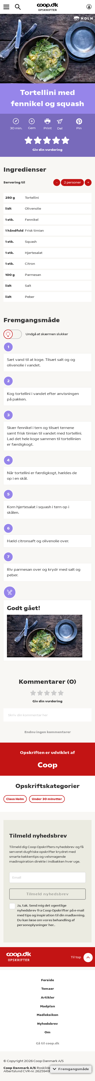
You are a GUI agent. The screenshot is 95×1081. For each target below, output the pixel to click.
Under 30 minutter (47, 799)
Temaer (47, 989)
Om (47, 1032)
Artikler (47, 997)
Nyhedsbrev (47, 1024)
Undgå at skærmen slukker (47, 334)
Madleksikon (47, 1015)
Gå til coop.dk (47, 1043)
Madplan (47, 1006)
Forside (47, 980)
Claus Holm (15, 799)
